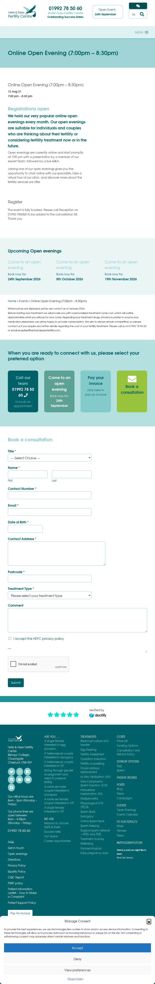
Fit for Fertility (127, 822)
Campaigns (124, 798)
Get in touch (16, 848)
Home (12, 301)
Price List (122, 741)
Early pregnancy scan (94, 853)
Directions (14, 859)
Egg (119, 766)
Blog (120, 789)
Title (12, 451)
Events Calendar (127, 814)
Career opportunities (57, 841)
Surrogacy (87, 816)
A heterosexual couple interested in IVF (58, 764)
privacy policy (53, 638)
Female (121, 830)
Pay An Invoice (20, 913)
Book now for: (59, 401)
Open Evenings (126, 810)
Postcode (16, 572)
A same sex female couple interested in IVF (59, 801)
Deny (77, 959)
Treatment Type (21, 588)
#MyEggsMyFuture (129, 843)
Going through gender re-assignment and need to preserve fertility (58, 776)
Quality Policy (16, 871)
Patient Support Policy (22, 903)
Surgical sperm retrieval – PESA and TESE (95, 832)
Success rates (52, 831)
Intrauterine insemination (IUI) (92, 792)
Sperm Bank (88, 812)
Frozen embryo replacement (90, 770)
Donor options (128, 761)
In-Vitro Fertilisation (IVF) (96, 777)
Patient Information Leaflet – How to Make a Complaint (22, 893)
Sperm (121, 770)
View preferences (77, 970)
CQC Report (16, 877)
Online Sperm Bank (93, 821)
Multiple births (89, 798)
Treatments (88, 737)
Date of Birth (18, 522)
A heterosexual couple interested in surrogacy (58, 755)
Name (14, 468)
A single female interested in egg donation (55, 744)
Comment (15, 605)
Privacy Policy (75, 979)
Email (13, 505)
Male (120, 826)
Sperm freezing (90, 826)
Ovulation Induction (93, 759)
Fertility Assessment (92, 754)
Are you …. (52, 737)
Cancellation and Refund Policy (128, 752)
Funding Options (127, 745)
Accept (77, 948)
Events (23, 301)
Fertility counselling (92, 763)
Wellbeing (87, 843)
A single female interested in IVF (54, 809)
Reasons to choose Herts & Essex (56, 825)
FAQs (11, 842)
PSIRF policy (15, 883)
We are (49, 819)
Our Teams (51, 836)
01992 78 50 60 (65, 8)
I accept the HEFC (38, 638)
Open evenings (45, 250)
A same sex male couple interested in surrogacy (56, 790)
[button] (149, 921)
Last (54, 480)
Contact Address (22, 539)
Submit (16, 682)
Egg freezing (88, 749)
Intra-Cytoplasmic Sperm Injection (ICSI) (94, 783)
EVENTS (121, 805)
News (120, 793)
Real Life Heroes (125, 857)
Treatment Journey (92, 839)
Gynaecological (91, 848)
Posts (120, 785)
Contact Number (22, 488)
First (10, 480)
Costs (121, 737)
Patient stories (127, 777)
